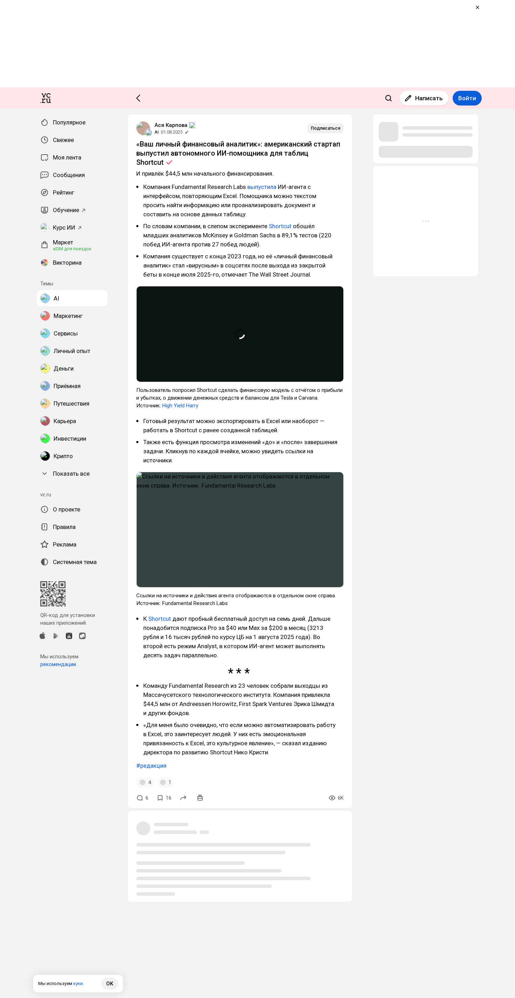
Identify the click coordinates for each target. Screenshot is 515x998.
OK (109, 983)
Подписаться (325, 128)
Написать (429, 98)
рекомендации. (58, 664)
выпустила (262, 186)
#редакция (151, 765)
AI (156, 132)
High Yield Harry (181, 405)
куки (78, 983)
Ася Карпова (170, 125)
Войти (467, 98)
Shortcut (281, 226)
